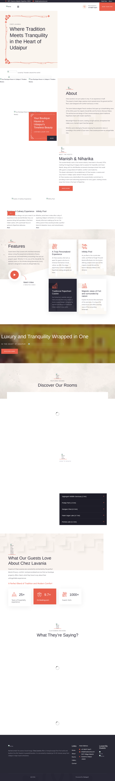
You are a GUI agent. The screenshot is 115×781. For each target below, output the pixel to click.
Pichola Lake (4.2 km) (69, 522)
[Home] (8, 6)
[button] (83, 496)
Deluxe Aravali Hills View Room (94, 420)
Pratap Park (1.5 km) (69, 503)
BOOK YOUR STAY (107, 6)
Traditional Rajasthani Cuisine (61, 292)
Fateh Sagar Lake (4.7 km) (71, 515)
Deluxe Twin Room (70, 418)
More (52, 138)
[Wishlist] (30, 394)
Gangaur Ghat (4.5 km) (70, 509)
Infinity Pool (87, 252)
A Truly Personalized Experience (61, 253)
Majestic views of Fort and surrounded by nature (91, 293)
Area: (14, 427)
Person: (25, 427)
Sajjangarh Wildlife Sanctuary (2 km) (74, 496)
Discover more (9, 351)
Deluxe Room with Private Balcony (44, 420)
